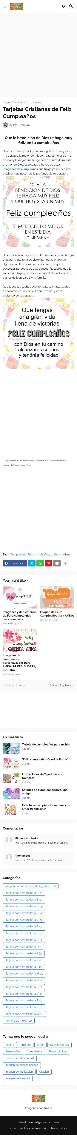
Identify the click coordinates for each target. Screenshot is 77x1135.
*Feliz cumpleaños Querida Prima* (45, 759)
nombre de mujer (19, 1020)
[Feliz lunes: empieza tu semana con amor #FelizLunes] (11, 809)
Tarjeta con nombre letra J (24, 953)
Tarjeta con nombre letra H (24, 939)
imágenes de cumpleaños (20, 169)
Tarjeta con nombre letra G (24, 933)
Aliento (10, 1044)
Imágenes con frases (46, 1122)
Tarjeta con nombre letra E (24, 919)
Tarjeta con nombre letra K (24, 960)
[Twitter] (32, 563)
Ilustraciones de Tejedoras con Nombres (42, 776)
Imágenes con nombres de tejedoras (31, 886)
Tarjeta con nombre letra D (24, 913)
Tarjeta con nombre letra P (24, 987)
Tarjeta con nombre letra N (24, 980)
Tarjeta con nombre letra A (24, 892)
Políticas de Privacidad (33, 1128)
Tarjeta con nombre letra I (23, 946)
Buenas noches (59, 1044)
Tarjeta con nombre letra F (24, 926)
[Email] (57, 563)
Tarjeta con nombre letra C (24, 906)
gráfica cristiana (60, 554)
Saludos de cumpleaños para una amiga (44, 791)
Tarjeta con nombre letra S (24, 993)
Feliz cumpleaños (38, 554)
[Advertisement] (38, 54)
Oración (44, 1071)
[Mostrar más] (65, 563)
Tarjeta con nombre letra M (24, 973)
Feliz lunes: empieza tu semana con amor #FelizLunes (46, 807)
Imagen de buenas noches (22, 1064)
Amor (40, 1044)
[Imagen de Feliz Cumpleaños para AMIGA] (57, 597)
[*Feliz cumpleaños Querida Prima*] (11, 763)
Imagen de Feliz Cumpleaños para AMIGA (57, 613)
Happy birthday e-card (20, 1058)
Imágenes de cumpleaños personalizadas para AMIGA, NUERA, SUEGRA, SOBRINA (19, 663)
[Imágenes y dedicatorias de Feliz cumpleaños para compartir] (20, 597)
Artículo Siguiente (60, 685)
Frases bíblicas (58, 1051)
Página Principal (13, 102)
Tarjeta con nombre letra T (24, 1000)
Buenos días (13, 1051)
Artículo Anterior (15, 685)
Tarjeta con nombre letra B (24, 899)
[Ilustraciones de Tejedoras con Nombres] (11, 778)
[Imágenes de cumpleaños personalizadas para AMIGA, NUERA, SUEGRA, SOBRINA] (20, 640)
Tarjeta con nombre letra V (24, 1007)
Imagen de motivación (19, 1071)
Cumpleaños (33, 102)
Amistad (26, 1044)
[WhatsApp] (40, 563)
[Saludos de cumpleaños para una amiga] (11, 793)
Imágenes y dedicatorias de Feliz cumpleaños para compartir (19, 615)
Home (12, 1128)
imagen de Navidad (18, 1078)
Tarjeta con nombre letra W (24, 1013)
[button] (5, 6)
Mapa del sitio (59, 1128)
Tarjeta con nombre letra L (24, 966)
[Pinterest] (48, 563)
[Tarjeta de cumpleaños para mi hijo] (11, 748)
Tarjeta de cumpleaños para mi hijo (46, 744)
